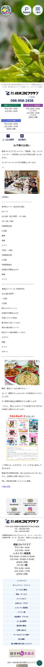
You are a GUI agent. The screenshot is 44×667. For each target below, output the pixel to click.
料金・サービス (21, 594)
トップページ (21, 581)
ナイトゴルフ (21, 599)
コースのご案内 (21, 590)
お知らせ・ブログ (21, 603)
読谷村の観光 (21, 626)
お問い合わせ (21, 630)
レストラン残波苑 (33, 105)
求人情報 (21, 639)
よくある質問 (21, 621)
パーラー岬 (11, 121)
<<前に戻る (6, 486)
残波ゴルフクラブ (11, 105)
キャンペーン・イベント (21, 585)
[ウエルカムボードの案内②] (22, 437)
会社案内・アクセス (21, 617)
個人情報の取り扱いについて (21, 644)
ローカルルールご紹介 (21, 635)
